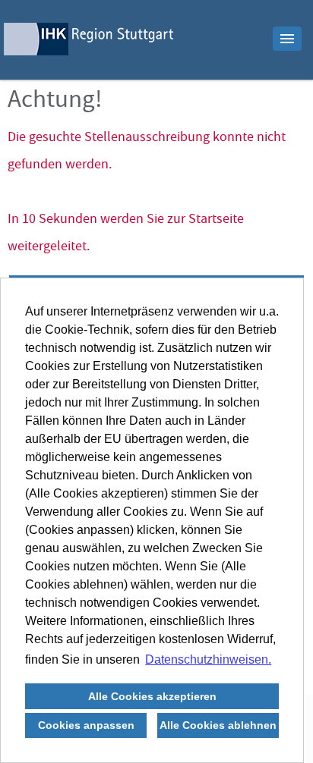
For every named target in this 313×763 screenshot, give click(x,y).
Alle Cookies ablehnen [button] (218, 725)
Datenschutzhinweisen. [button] (208, 659)
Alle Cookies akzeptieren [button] (152, 696)
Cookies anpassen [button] (86, 725)
